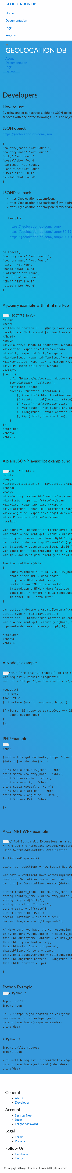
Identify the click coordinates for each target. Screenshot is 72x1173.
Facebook (21, 1154)
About (9, 58)
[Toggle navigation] (62, 4)
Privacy (20, 1141)
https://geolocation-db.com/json (27, 134)
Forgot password (26, 1124)
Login (9, 28)
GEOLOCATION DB (20, 4)
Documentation (16, 20)
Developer (22, 1102)
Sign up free (23, 1115)
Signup (10, 71)
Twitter (20, 1158)
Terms (19, 1137)
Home (9, 13)
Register (11, 35)
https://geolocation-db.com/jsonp (35, 226)
